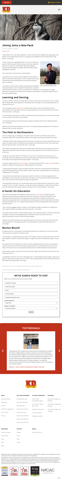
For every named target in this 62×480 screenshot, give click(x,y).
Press (2, 439)
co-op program (40, 194)
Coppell (19, 432)
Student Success (5, 399)
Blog (2, 446)
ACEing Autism (20, 108)
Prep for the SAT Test (22, 419)
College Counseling (38, 395)
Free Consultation (37, 432)
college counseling (50, 163)
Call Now (6, 2)
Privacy (3, 415)
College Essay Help (37, 416)
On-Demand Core (21, 412)
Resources (4, 429)
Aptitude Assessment (38, 409)
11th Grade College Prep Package (54, 410)
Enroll (34, 429)
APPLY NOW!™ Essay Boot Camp (37, 405)
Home (58, 478)
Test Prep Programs (23, 395)
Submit (31, 312)
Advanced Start (21, 405)
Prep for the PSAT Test (22, 415)
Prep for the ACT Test (22, 422)
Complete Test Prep (22, 399)
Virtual (18, 442)
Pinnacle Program (23, 163)
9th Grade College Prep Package (54, 400)
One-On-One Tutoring (22, 409)
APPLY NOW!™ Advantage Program (37, 400)
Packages (51, 395)
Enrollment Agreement (7, 409)
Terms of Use (4, 412)
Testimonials (4, 435)
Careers (3, 405)
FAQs (2, 442)
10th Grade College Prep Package (54, 405)
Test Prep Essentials (22, 402)
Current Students (6, 432)
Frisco (18, 435)
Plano (18, 439)
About (3, 395)
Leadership (4, 402)
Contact (19, 429)
